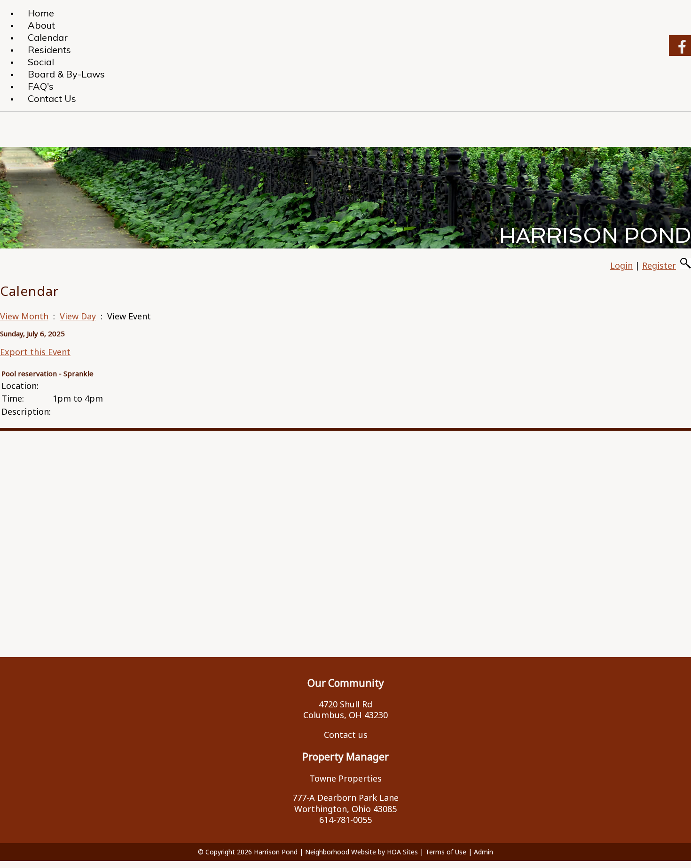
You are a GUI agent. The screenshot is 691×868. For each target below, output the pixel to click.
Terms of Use (445, 851)
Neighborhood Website (340, 851)
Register (659, 265)
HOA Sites (402, 851)
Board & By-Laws (66, 74)
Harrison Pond (276, 851)
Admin (483, 851)
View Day (78, 316)
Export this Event (35, 351)
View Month (24, 316)
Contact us (346, 734)
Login (621, 265)
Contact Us (52, 98)
